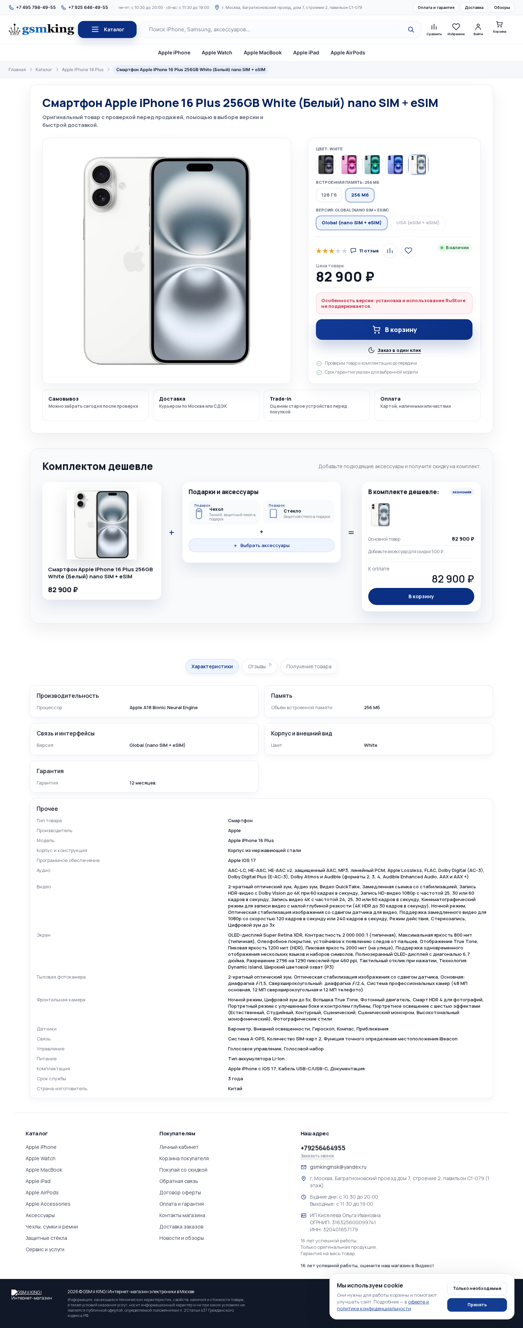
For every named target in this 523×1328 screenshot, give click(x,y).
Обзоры (502, 7)
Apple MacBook (263, 52)
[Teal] (372, 165)
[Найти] (411, 29)
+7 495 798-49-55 (36, 7)
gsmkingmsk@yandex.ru (338, 1166)
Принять (477, 1305)
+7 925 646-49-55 (88, 7)
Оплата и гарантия (436, 7)
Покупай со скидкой (183, 1169)
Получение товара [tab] (309, 666)
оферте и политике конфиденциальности (383, 1305)
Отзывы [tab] (259, 666)
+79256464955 (323, 1148)
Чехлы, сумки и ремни (52, 1226)
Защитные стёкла (46, 1238)
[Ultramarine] (395, 165)
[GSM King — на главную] (41, 29)
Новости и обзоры (181, 1238)
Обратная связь (178, 1181)
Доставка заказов (181, 1226)
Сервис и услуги (45, 1249)
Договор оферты (180, 1192)
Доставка (474, 7)
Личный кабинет (179, 1147)
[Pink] (349, 165)
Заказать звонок (317, 1156)
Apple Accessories (48, 1203)
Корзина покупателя (184, 1158)
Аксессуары (40, 1215)
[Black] (326, 165)
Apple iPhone (174, 52)
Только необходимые (477, 1288)
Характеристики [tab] (212, 666)
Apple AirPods (348, 52)
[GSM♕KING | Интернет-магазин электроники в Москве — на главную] (36, 1295)
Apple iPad (306, 52)
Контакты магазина (182, 1215)
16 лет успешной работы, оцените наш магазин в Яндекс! (367, 1265)
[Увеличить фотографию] (167, 261)
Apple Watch (217, 52)
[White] (418, 165)
